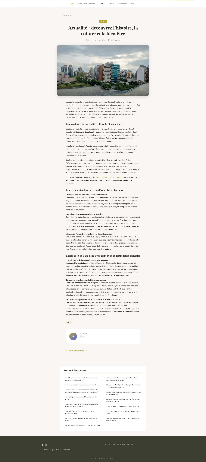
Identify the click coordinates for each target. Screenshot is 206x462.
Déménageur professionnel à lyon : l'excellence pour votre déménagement (122, 379)
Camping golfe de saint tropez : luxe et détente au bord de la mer (122, 419)
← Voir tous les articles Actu (77, 351)
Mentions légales (119, 444)
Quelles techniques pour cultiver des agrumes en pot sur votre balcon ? (123, 393)
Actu (72, 4)
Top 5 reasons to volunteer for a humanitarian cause (82, 425)
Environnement (122, 4)
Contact (130, 444)
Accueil (65, 15)
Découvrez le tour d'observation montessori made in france (123, 412)
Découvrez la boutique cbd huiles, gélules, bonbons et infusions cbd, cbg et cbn (123, 386)
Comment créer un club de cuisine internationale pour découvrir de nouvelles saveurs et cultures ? (81, 391)
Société (132, 4)
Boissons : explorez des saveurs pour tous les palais (123, 406)
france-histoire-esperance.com (108, 177)
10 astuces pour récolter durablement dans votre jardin (81, 398)
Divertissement (89, 4)
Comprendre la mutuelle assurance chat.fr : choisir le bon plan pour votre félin (82, 405)
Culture (79, 4)
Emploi (111, 4)
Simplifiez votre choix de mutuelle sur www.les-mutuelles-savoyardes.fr (81, 379)
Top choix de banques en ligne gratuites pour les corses (81, 419)
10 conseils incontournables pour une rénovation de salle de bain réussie (123, 400)
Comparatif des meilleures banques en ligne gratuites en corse (79, 412)
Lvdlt (44, 445)
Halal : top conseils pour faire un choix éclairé (80, 385)
